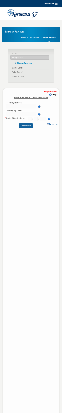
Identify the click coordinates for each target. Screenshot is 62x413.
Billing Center (34, 37)
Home (23, 37)
